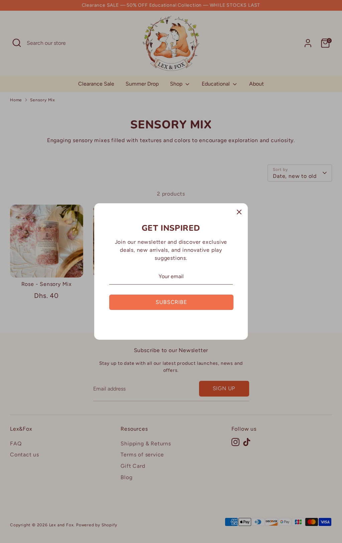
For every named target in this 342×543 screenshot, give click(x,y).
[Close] (239, 212)
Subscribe (171, 302)
